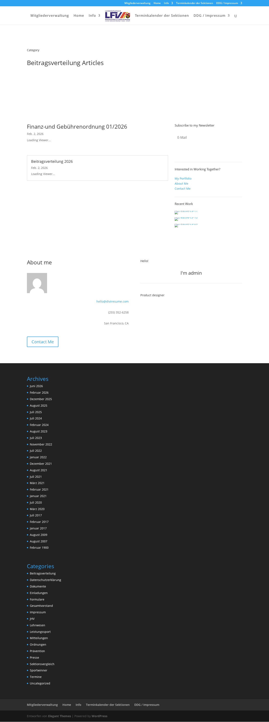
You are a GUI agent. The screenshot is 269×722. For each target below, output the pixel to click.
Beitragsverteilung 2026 (52, 161)
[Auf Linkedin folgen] (161, 308)
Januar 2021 (38, 496)
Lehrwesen (37, 625)
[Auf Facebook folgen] (143, 308)
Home (157, 3)
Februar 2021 (39, 489)
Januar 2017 (38, 528)
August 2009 (38, 535)
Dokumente (38, 586)
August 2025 (38, 405)
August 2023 (38, 431)
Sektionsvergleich (42, 664)
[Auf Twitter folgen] (152, 308)
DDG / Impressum (227, 3)
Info (166, 3)
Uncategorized (40, 683)
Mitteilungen (39, 638)
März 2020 (37, 509)
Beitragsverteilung (43, 573)
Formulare (37, 599)
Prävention (37, 651)
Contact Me (183, 189)
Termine (36, 677)
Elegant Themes (59, 716)
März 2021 (37, 483)
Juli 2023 (36, 438)
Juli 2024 (36, 418)
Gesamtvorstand (41, 606)
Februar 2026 (39, 392)
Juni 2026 (36, 386)
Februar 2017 (39, 522)
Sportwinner (38, 670)
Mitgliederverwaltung (137, 3)
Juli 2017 (36, 515)
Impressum (38, 612)
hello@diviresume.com (112, 301)
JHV (32, 619)
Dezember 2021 (41, 464)
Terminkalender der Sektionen (194, 3)
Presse (34, 657)
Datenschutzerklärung (45, 580)
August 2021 (38, 470)
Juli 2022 (36, 451)
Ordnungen (38, 644)
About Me (181, 183)
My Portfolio (183, 178)
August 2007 (38, 541)
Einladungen (39, 593)
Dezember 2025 (41, 399)
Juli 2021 (36, 477)
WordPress (99, 716)
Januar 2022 (38, 457)
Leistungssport (40, 632)
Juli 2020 (36, 502)
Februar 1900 (39, 548)
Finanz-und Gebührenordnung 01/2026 (77, 126)
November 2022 (41, 444)
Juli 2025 (36, 412)
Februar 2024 (39, 425)
